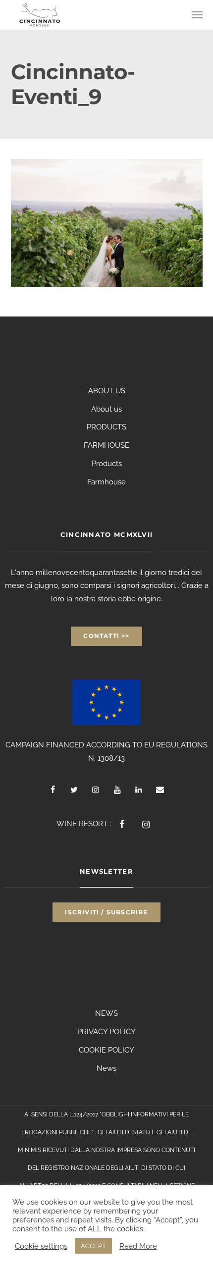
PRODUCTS (106, 426)
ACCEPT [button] (93, 1246)
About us (106, 409)
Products (107, 463)
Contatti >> (106, 635)
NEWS (106, 1013)
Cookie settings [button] (41, 1246)
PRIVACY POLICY (106, 1031)
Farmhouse (106, 481)
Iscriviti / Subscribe (106, 912)
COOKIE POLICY (106, 1050)
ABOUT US (106, 390)
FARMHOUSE (106, 445)
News (106, 1068)
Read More (138, 1246)
